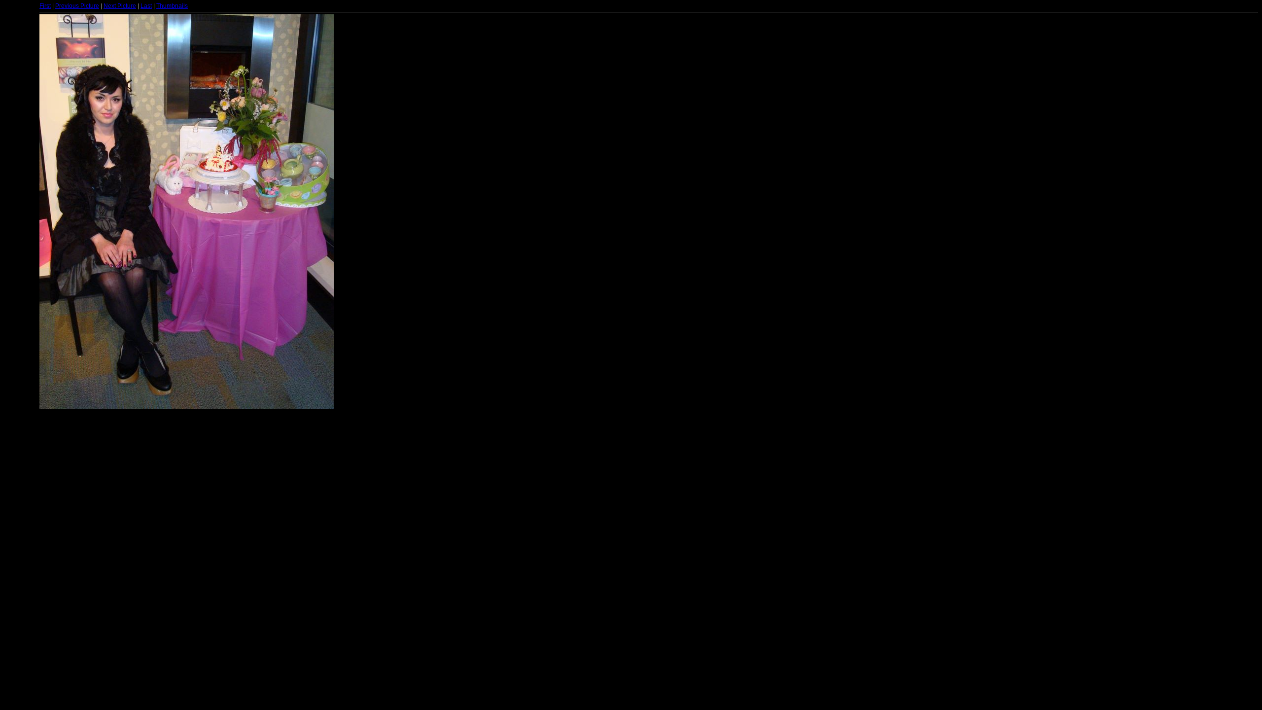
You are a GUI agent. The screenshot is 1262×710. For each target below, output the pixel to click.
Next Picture (120, 5)
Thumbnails (172, 5)
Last (146, 5)
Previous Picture (77, 5)
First (45, 5)
